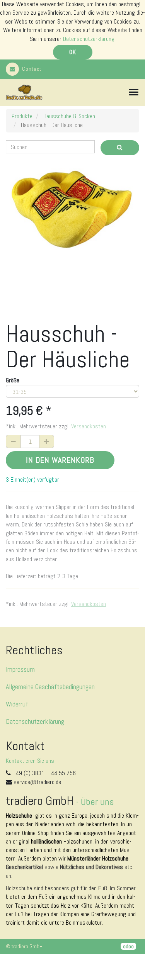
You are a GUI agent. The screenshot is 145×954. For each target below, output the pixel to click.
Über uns (97, 802)
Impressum (20, 669)
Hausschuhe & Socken (69, 116)
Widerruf (17, 703)
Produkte (22, 116)
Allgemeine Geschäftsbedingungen (50, 686)
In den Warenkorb (60, 460)
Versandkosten (88, 426)
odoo (128, 946)
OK (72, 52)
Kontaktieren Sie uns (30, 761)
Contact (31, 68)
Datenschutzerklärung (88, 39)
